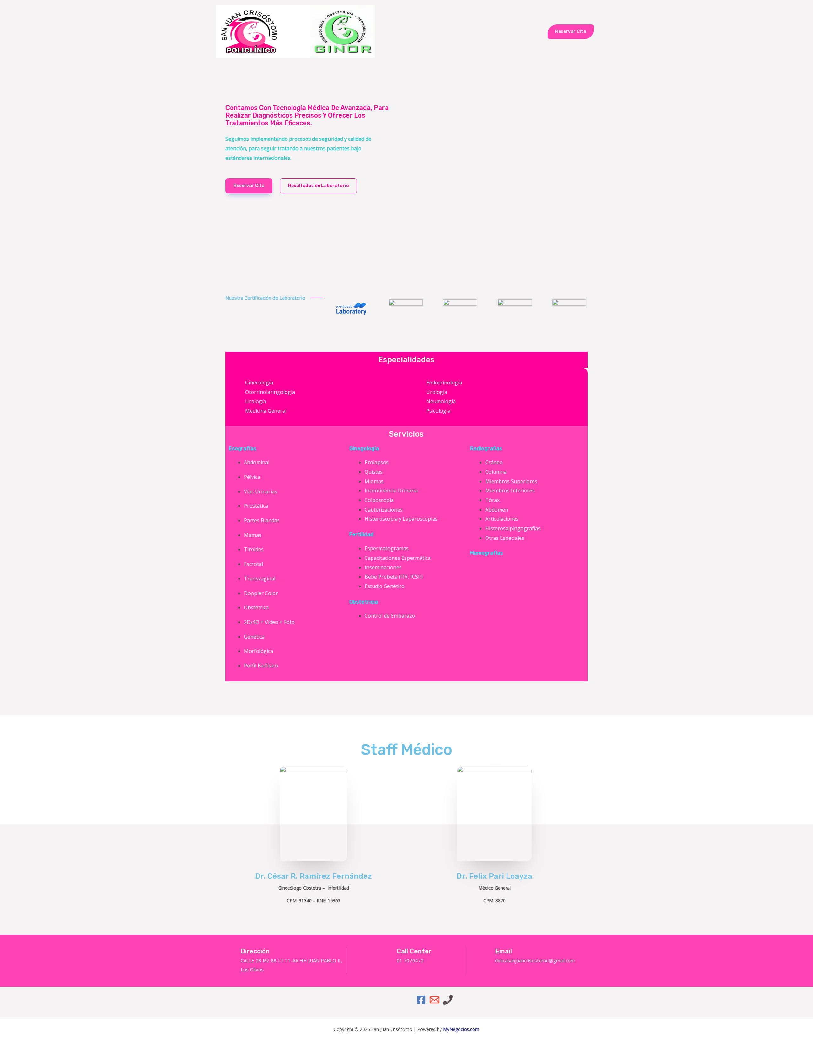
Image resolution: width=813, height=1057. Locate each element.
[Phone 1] (447, 999)
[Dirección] (230, 952)
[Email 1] (434, 999)
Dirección (255, 951)
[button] (570, 31)
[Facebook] (421, 999)
